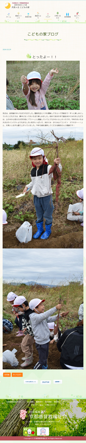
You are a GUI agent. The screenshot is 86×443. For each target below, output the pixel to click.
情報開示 (57, 402)
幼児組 (6, 375)
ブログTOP (45, 382)
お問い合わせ (58, 17)
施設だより (38, 17)
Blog (41, 405)
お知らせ (34, 405)
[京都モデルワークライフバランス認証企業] (43, 431)
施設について (18, 17)
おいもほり (17, 375)
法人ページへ (77, 17)
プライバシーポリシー (71, 402)
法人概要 (30, 402)
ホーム (8, 17)
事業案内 (39, 402)
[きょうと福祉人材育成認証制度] (29, 431)
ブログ (48, 17)
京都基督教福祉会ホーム (15, 402)
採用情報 (67, 17)
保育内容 (28, 17)
